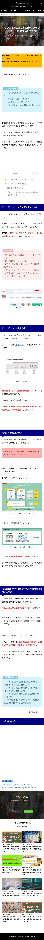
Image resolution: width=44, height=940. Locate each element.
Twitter (17, 811)
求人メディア (5, 10)
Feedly (28, 811)
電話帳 (40, 10)
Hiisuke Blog (21, 936)
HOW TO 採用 (27, 10)
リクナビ (28, 784)
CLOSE (35, 173)
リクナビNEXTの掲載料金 (16, 184)
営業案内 (19, 345)
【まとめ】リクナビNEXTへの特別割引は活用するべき (22, 193)
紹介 (34, 10)
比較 (35, 787)
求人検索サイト (15, 10)
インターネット (8, 784)
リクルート (23, 381)
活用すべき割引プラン (15, 188)
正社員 (28, 787)
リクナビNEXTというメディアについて (21, 180)
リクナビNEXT (23, 307)
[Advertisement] (22, 750)
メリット (19, 784)
